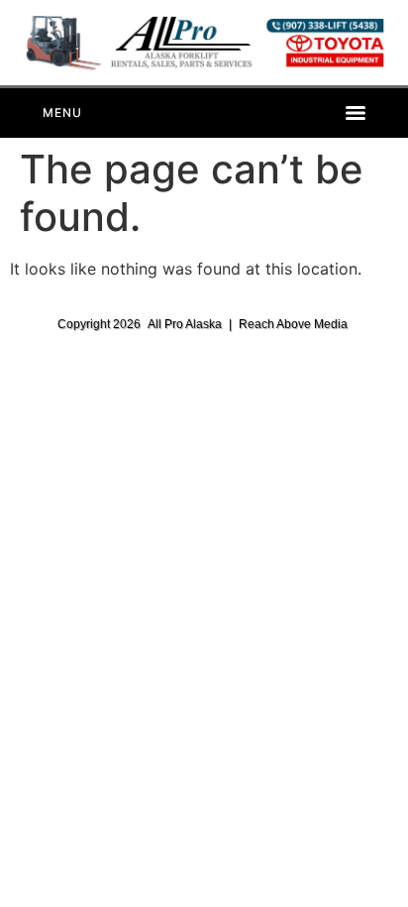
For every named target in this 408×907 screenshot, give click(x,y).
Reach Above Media (293, 324)
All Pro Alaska (185, 324)
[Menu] (203, 113)
